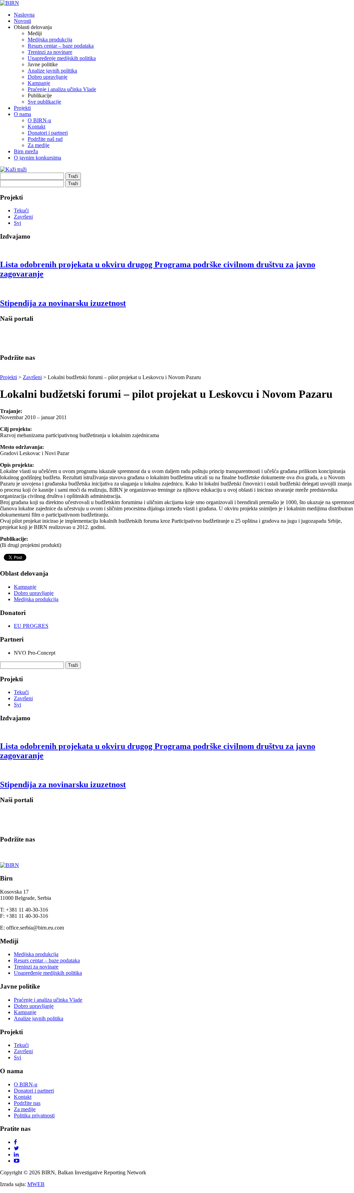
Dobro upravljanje (47, 77)
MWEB (36, 1184)
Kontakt (36, 126)
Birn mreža (26, 151)
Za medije (38, 145)
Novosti (22, 21)
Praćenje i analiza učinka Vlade (62, 89)
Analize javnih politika (52, 71)
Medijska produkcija (50, 39)
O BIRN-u (39, 120)
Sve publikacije (44, 102)
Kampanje (39, 83)
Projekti (22, 108)
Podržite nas (27, 1103)
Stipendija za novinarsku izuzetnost (63, 303)
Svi (17, 223)
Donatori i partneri (48, 133)
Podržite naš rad (45, 139)
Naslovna (24, 15)
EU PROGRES (31, 626)
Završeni (23, 217)
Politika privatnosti (34, 1115)
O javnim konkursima (37, 158)
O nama (22, 114)
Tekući (21, 210)
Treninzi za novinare (50, 52)
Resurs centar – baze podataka (61, 46)
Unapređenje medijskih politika (62, 58)
